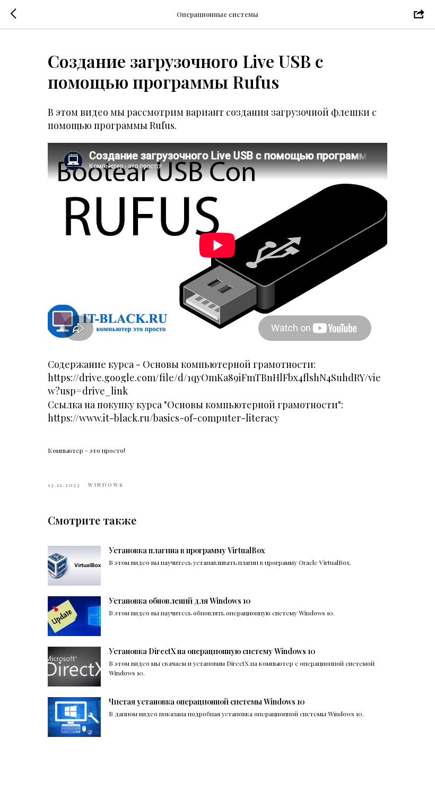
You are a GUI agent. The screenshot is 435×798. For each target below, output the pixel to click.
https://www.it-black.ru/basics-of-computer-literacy (163, 417)
